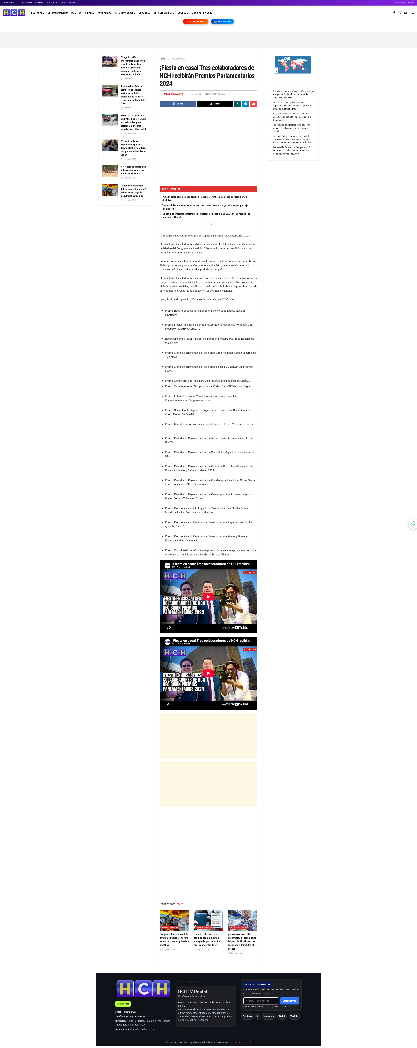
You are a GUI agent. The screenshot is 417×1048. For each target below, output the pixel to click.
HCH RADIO (39, 3)
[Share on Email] (253, 104)
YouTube (294, 1016)
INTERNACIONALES (125, 12)
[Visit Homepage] (13, 13)
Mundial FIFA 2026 (202, 12)
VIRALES (89, 12)
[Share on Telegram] (245, 104)
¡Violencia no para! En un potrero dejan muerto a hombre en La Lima (133, 170)
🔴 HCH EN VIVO (195, 21)
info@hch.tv (129, 1011)
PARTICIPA (50, 3)
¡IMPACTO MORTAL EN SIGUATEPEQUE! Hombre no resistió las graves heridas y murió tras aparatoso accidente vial (133, 122)
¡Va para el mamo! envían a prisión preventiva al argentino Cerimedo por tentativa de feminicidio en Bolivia (293, 94)
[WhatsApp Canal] (413, 524)
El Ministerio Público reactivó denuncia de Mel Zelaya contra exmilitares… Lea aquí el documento (292, 116)
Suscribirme (289, 1000)
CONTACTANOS (8, 3)
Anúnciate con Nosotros (141, 1029)
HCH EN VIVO (27, 3)
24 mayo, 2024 (195, 94)
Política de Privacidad (240, 1042)
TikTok (282, 1016)
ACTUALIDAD (104, 12)
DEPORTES (144, 12)
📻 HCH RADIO (222, 21)
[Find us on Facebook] (394, 13)
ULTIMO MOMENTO (58, 12)
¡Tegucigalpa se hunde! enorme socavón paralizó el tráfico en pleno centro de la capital (291, 128)
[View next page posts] (211, 224)
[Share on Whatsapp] (237, 104)
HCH (18, 3)
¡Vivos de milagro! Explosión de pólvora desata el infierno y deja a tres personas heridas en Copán (134, 148)
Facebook (247, 1016)
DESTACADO (37, 12)
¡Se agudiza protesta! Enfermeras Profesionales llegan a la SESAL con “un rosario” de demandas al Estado (242, 941)
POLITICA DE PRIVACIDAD (65, 3)
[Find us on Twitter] (399, 13)
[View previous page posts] (205, 224)
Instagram (269, 1016)
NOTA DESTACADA (176, 59)
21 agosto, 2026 (168, 950)
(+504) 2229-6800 (135, 1016)
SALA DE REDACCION (173, 94)
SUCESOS (183, 12)
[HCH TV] (143, 988)
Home (162, 59)
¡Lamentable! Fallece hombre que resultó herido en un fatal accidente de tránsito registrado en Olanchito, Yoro (291, 150)
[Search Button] (413, 13)
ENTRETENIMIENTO (164, 12)
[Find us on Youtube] (405, 13)
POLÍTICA (76, 12)
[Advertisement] (208, 39)
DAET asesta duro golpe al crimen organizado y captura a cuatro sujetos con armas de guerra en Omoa (292, 105)
